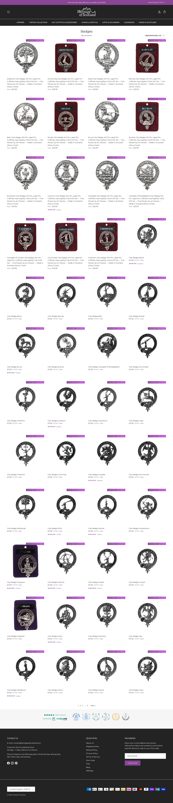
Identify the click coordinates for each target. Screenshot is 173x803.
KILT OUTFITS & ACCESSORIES (64, 22)
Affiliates (89, 771)
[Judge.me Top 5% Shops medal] (125, 717)
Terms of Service (93, 757)
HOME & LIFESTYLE (90, 22)
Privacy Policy (92, 753)
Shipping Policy (92, 746)
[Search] (8, 11)
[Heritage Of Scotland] (86, 12)
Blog (88, 767)
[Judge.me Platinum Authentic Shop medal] (96, 717)
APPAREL (20, 22)
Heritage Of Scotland (18, 795)
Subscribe (132, 763)
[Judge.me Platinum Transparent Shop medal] (106, 717)
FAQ (88, 764)
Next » (93, 706)
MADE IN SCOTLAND (147, 22)
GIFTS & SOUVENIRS (110, 22)
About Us (90, 743)
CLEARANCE (129, 22)
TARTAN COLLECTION (38, 22)
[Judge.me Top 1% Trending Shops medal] (116, 717)
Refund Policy (92, 750)
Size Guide (90, 760)
